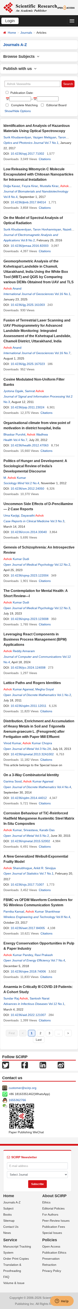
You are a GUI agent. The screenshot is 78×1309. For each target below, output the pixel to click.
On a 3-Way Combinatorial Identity (31, 775)
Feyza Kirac (30, 186)
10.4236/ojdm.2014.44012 (29, 798)
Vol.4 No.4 (64, 787)
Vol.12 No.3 (62, 608)
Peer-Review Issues (56, 1220)
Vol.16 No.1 (62, 294)
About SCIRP (54, 1196)
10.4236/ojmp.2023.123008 (30, 619)
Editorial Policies (53, 1208)
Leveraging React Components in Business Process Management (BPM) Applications (35, 639)
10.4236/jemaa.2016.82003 (30, 245)
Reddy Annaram (19, 651)
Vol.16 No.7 (62, 353)
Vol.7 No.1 (51, 142)
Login (10, 21)
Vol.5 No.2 (42, 835)
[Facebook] (24, 1065)
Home (12, 32)
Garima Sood (12, 781)
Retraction (49, 1264)
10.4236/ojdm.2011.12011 (28, 706)
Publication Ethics (54, 1252)
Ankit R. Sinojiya (45, 868)
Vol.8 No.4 (10, 197)
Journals (26, 32)
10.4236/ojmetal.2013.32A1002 (32, 754)
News (7, 1232)
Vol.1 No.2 (64, 695)
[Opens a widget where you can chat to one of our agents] (62, 1301)
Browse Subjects (20, 56)
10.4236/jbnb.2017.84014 (28, 202)
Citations (45, 159)
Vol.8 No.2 (28, 240)
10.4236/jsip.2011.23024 (27, 407)
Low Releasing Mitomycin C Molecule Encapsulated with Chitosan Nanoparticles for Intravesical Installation (38, 174)
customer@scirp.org (22, 1088)
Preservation (51, 1258)
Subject (8, 1208)
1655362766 (17, 1100)
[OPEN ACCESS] (66, 7)
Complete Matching (24, 105)
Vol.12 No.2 (62, 564)
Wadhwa (37, 434)
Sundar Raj (15, 998)
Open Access (51, 1246)
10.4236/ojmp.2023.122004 (30, 575)
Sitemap (9, 1220)
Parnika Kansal (13, 911)
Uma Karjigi (11, 515)
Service (10, 1240)
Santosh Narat (39, 998)
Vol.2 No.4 (32, 483)
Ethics (46, 1202)
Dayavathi (32, 515)
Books (7, 1214)
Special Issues (52, 1232)
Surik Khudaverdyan (17, 137)
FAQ (6, 1277)
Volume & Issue (13, 1283)
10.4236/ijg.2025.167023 (28, 364)
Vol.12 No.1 (56, 1004)
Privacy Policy (51, 1271)
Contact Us (10, 1226)
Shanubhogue (17, 868)
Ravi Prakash (44, 955)
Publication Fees (53, 1226)
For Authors (50, 1214)
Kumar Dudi (16, 559)
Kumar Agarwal (18, 689)
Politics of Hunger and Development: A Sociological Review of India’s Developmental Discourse (35, 466)
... (58, 1033)
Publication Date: (22, 92)
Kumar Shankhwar (43, 911)
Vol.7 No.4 (58, 960)
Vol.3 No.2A (43, 749)
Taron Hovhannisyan (47, 229)
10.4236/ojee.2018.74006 (28, 971)
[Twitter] (5, 1065)
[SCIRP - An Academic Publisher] (30, 7)
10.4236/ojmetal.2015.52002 (30, 841)
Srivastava (30, 830)
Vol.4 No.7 (20, 440)
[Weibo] (61, 1065)
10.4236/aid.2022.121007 (28, 1015)
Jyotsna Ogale (13, 391)
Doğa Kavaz (11, 186)
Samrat (34, 391)
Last (39, 1039)
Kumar (12, 830)
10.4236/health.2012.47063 (30, 445)
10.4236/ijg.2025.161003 (28, 305)
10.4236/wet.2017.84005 (28, 928)
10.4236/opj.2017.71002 (27, 153)
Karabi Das (47, 830)
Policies (49, 1240)
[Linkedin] (43, 1065)
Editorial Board (56, 105)
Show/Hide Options (18, 111)
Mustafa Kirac (49, 186)
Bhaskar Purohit (14, 434)
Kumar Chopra (37, 743)
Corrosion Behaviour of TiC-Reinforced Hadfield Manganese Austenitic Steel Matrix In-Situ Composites (38, 818)
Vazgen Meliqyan (44, 137)
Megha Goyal (44, 689)
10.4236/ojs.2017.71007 (27, 884)
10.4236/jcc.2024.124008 (28, 667)
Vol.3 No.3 (57, 521)
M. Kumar (14, 477)
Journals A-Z (12, 1202)
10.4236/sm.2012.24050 (27, 488)
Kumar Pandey (18, 955)
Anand (12, 288)
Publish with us (18, 68)
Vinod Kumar (12, 743)
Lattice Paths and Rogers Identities (32, 683)
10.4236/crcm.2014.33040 (29, 532)
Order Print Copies (16, 1258)
